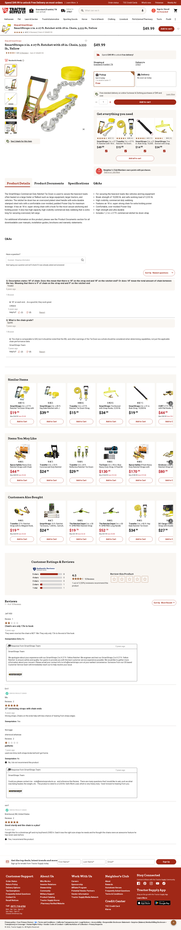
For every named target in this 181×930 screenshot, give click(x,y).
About (107, 881)
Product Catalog (47, 897)
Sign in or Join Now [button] (112, 172)
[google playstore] (162, 902)
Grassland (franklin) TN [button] (103, 64)
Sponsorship (77, 884)
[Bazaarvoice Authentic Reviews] (44, 569)
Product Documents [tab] (49, 183)
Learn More (71, 3)
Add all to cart (135, 158)
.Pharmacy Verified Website (52, 903)
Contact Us (11, 897)
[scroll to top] (173, 922)
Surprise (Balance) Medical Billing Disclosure (148, 922)
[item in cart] (176, 10)
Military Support (47, 894)
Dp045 (10, 323)
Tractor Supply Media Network (84, 897)
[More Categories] (175, 19)
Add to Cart (22, 421)
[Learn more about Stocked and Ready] (23, 60)
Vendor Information (80, 894)
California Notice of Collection (76, 924)
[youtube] (157, 883)
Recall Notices (12, 900)
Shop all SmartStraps (23, 25)
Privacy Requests (96, 924)
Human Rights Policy (34, 924)
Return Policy (12, 884)
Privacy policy (10, 922)
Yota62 (10, 286)
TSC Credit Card (112, 906)
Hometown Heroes (113, 888)
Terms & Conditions (114, 894)
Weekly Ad (171, 3)
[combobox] (161, 273)
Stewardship (45, 888)
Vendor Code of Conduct (53, 924)
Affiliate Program (79, 888)
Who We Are (45, 881)
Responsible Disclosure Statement (116, 922)
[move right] (170, 403)
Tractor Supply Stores (50, 900)
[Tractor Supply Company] (14, 11)
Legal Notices (84, 922)
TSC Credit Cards (130, 3)
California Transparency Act (67, 922)
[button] (77, 2)
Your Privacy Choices (25, 922)
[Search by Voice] (142, 10)
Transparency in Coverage (15, 924)
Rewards (109, 884)
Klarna (108, 909)
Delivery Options (13, 888)
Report (42, 312)
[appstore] (144, 902)
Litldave (12, 306)
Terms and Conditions (46, 922)
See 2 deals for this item (21, 141)
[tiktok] (163, 883)
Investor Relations (48, 884)
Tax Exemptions (13, 891)
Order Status (11, 881)
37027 (138, 64)
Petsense (159, 3)
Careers (75, 881)
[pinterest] (144, 883)
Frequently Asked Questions (18, 894)
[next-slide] (11, 133)
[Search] (82, 10)
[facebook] (138, 883)
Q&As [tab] (97, 183)
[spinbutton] (103, 101)
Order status (113, 3)
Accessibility (96, 922)
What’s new (146, 3)
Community (45, 891)
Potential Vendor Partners (83, 891)
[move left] (10, 403)
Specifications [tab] (78, 183)
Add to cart (166, 29)
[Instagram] (151, 883)
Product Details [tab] (18, 183)
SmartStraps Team (17, 345)
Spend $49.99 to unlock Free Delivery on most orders (34, 2)
